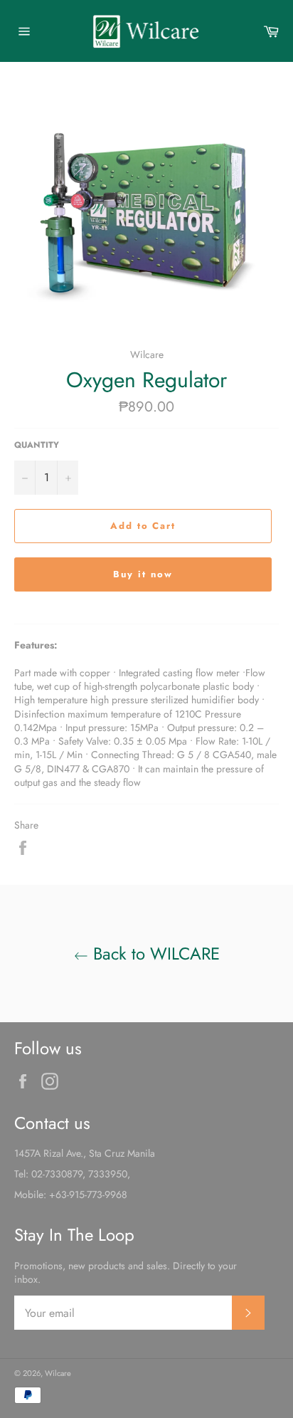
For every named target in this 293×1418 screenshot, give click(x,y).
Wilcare (58, 1373)
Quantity (36, 445)
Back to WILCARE (154, 953)
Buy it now (143, 574)
